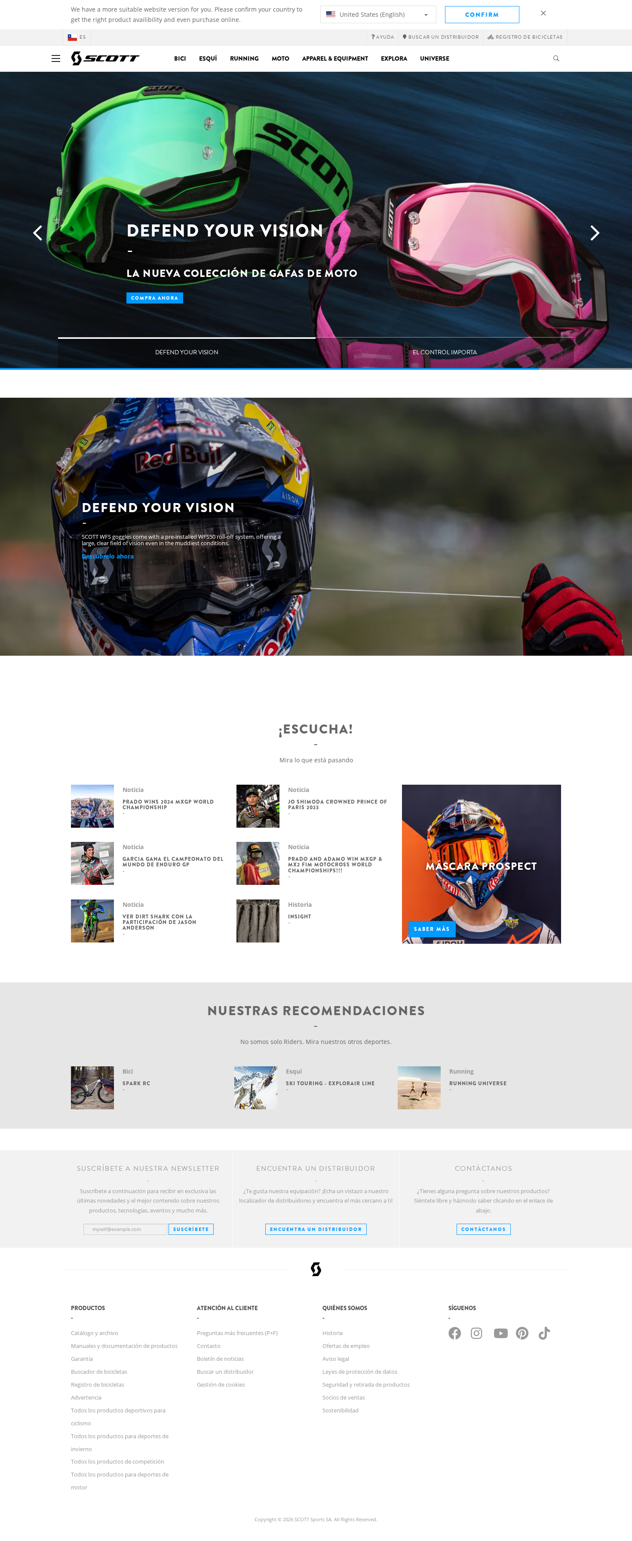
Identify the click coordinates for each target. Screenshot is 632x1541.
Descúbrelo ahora (108, 556)
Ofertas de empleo (346, 1346)
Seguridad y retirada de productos (366, 1384)
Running (244, 58)
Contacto (209, 1346)
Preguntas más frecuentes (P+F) (237, 1333)
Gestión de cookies (221, 1384)
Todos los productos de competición (117, 1461)
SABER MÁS (432, 929)
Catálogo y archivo (94, 1333)
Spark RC (136, 1083)
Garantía (82, 1359)
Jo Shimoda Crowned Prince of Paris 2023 (337, 804)
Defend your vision (186, 352)
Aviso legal (335, 1359)
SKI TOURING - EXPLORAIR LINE (330, 1083)
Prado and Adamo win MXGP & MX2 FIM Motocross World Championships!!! (335, 864)
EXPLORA (394, 58)
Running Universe (478, 1083)
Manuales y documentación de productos (124, 1346)
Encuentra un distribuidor (316, 1229)
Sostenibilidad (340, 1410)
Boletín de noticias (220, 1359)
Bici (180, 58)
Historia (332, 1333)
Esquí (208, 58)
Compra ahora (154, 298)
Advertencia (86, 1397)
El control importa (445, 352)
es (83, 37)
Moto (280, 58)
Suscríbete (191, 1229)
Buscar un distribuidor (225, 1371)
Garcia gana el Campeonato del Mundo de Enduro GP (173, 862)
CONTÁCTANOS (483, 1229)
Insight (299, 917)
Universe (434, 58)
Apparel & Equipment (335, 58)
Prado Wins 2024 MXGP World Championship (168, 804)
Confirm (482, 14)
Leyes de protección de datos (359, 1371)
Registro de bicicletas (97, 1384)
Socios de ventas (343, 1397)
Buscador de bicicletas (99, 1371)
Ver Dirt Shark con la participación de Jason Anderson (159, 922)
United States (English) (371, 14)
